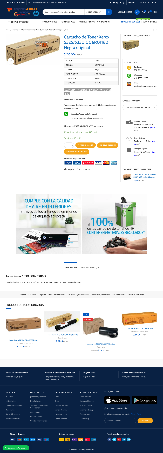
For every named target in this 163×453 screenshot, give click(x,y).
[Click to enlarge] (11, 61)
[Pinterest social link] (117, 2)
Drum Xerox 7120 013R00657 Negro (23, 340)
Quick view (40, 327)
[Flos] (146, 363)
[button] (40, 321)
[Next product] (156, 30)
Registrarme (10, 410)
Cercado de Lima (61, 405)
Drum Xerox (19, 343)
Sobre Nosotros (86, 396)
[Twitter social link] (114, 2)
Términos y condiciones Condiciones (39, 406)
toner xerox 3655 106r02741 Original (101, 344)
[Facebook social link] (111, 2)
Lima (57, 396)
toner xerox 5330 (108, 295)
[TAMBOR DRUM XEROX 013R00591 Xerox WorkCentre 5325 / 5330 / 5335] (131, 45)
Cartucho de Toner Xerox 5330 (58, 295)
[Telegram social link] (123, 2)
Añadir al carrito (85, 145)
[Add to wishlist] (40, 315)
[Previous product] (151, 30)
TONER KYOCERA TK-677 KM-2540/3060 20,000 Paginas (145, 176)
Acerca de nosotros (89, 392)
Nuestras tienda (61, 414)
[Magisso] (38, 363)
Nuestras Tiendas (86, 405)
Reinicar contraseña (13, 418)
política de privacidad (38, 396)
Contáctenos (85, 414)
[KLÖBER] (81, 363)
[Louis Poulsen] (60, 363)
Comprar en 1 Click (108, 145)
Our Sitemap (84, 418)
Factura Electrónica (13, 414)
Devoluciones (35, 401)
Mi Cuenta (9, 396)
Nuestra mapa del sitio (38, 421)
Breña (57, 401)
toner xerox (96, 295)
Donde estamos (61, 418)
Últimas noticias (36, 416)
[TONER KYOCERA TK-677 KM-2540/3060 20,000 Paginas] (127, 178)
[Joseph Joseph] (103, 363)
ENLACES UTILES (37, 392)
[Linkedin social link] (120, 2)
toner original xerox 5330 (80, 295)
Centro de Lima (61, 410)
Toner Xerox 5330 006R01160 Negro (130, 295)
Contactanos (35, 412)
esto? (136, 130)
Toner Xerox (16, 30)
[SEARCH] (109, 12)
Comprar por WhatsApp (76, 152)
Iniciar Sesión (11, 401)
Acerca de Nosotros (87, 401)
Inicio (8, 30)
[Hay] (125, 363)
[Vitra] (16, 363)
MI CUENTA (10, 392)
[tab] (70, 266)
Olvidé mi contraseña (14, 405)
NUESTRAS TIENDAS (63, 392)
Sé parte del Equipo (87, 410)
